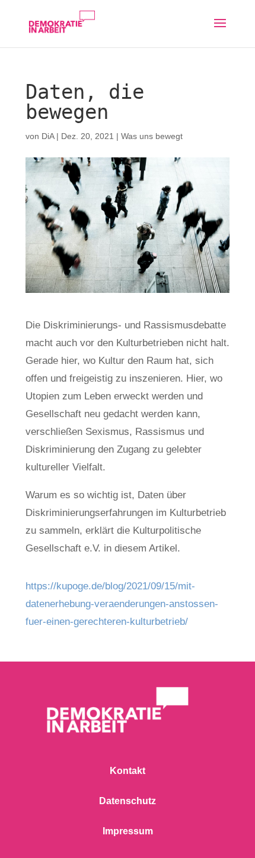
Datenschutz (127, 801)
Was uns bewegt (152, 136)
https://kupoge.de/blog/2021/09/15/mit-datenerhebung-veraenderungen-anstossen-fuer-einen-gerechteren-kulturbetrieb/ (122, 603)
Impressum (128, 831)
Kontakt (127, 771)
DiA (48, 136)
